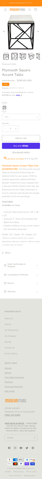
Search (8, 324)
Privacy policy (31, 472)
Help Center (10, 391)
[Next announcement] (37, 3)
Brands (8, 342)
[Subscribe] (34, 438)
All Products (10, 336)
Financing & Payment (14, 386)
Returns (8, 373)
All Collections (11, 330)
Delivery (8, 368)
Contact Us (10, 347)
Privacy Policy (11, 353)
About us (9, 318)
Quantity (5, 123)
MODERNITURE (19, 468)
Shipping (5, 88)
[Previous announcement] (4, 3)
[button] (5, 10)
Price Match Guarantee (14, 377)
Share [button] (7, 253)
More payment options (21, 152)
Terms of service (15, 476)
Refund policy (18, 472)
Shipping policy (30, 476)
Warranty (9, 382)
